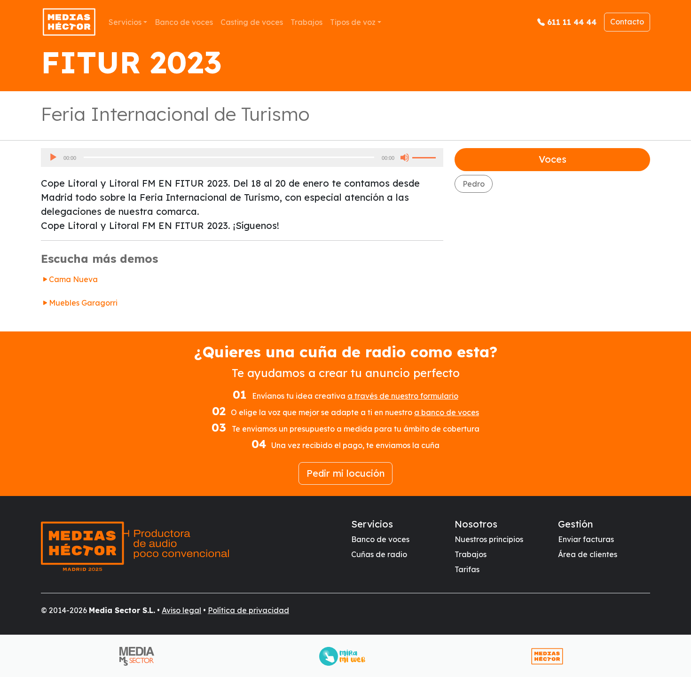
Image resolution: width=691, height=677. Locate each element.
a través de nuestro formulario (402, 396)
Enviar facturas (586, 539)
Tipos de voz (353, 22)
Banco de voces (184, 22)
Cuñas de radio (379, 554)
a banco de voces (446, 412)
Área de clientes (587, 554)
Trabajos (306, 22)
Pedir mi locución (345, 473)
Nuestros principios (489, 539)
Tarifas (467, 569)
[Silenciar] (404, 157)
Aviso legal (181, 610)
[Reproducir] (53, 157)
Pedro (474, 184)
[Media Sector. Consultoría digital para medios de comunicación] (140, 656)
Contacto (627, 21)
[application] (242, 157)
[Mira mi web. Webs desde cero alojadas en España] (346, 656)
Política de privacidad (248, 610)
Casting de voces (251, 22)
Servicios (125, 22)
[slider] (425, 156)
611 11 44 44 (572, 22)
